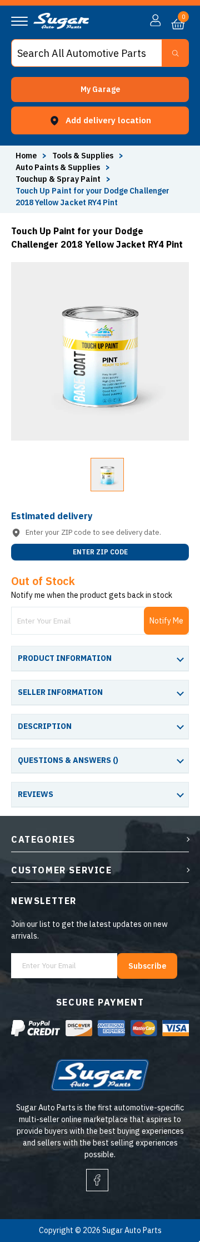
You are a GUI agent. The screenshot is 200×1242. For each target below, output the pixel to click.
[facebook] (97, 1180)
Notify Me (166, 621)
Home (26, 156)
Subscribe (147, 966)
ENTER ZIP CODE (100, 552)
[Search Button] (175, 53)
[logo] (61, 26)
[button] (100, 89)
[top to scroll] (167, 1187)
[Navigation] (19, 21)
